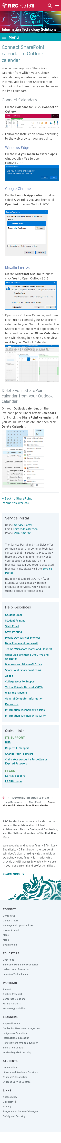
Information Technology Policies (25, 710)
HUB (8, 742)
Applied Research (13, 994)
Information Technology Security (25, 715)
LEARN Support (15, 775)
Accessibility (10, 1097)
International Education (16, 1038)
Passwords (11, 704)
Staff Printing (13, 632)
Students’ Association (15, 1077)
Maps (6, 935)
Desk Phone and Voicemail (21, 643)
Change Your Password (19, 753)
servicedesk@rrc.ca (25, 529)
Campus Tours (10, 920)
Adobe (9, 675)
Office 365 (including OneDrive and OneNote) (27, 656)
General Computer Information (24, 698)
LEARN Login (13, 781)
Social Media (10, 944)
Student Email (14, 615)
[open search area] (50, 6)
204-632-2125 (23, 533)
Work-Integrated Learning (17, 1052)
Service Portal (23, 525)
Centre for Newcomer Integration (21, 1028)
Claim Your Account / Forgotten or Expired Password (26, 761)
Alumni (7, 989)
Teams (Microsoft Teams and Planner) (28, 649)
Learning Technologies (15, 974)
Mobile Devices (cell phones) (22, 637)
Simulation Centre (13, 1047)
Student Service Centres (16, 1082)
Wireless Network (16, 693)
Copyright (8, 959)
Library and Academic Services (20, 1072)
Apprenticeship (11, 1023)
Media (6, 939)
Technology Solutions (15, 1008)
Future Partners (12, 1003)
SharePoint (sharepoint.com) (23, 670)
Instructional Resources (16, 969)
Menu (13, 37)
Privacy (7, 1106)
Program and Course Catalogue (20, 1111)
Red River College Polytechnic (18, 5)
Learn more (12, 874)
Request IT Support (17, 748)
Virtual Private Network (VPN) (24, 687)
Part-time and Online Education (20, 1042)
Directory (8, 1101)
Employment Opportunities (18, 925)
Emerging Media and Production (20, 964)
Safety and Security (14, 1116)
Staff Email (12, 626)
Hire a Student (11, 930)
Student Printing (15, 620)
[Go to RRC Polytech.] (4, 798)
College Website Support (20, 681)
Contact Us (9, 915)
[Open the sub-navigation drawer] (4, 37)
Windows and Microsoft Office (23, 664)
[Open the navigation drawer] (57, 5)
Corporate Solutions (14, 999)
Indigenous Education (15, 1033)
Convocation (10, 1067)
